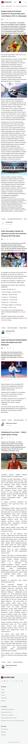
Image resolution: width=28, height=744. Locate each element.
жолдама (9, 410)
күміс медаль (22, 312)
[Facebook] (10, 19)
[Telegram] (7, 19)
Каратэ (4, 420)
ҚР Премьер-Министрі (15, 219)
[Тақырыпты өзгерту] (21, 2)
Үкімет (4, 219)
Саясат (3, 692)
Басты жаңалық (18, 662)
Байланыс (3, 732)
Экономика (4, 698)
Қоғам (9, 662)
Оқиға (2, 689)
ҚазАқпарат (17, 250)
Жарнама (3, 734)
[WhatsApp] (5, 19)
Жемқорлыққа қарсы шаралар (9, 717)
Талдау (3, 695)
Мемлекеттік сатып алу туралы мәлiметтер (12, 720)
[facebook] (10, 681)
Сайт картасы (4, 729)
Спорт (3, 328)
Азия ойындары (12, 328)
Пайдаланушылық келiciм (7, 709)
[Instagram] (2, 19)
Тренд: (2, 6)
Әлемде (3, 700)
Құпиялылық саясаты (6, 712)
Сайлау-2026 (9, 6)
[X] (13, 19)
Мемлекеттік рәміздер (7, 715)
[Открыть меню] (25, 2)
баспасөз (23, 54)
